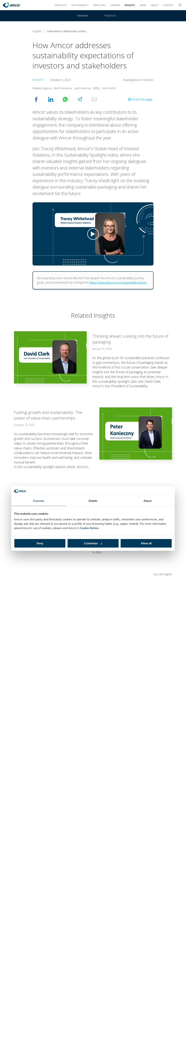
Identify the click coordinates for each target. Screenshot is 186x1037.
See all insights (162, 574)
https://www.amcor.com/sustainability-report (118, 282)
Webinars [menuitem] (82, 15)
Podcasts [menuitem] (110, 15)
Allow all (146, 543)
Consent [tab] (38, 500)
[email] (98, 99)
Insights (130, 5)
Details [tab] (93, 500)
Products (60, 5)
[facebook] (40, 99)
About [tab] (147, 500)
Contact (168, 5)
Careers (115, 5)
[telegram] (83, 99)
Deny (40, 543)
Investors (99, 5)
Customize (91, 543)
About (155, 5)
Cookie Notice (89, 528)
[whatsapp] (69, 99)
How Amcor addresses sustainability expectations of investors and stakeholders (69, 31)
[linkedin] (54, 99)
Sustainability (80, 5)
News (143, 5)
